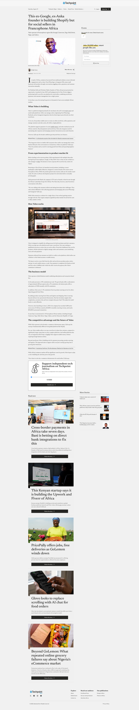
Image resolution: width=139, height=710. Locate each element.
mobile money (54, 126)
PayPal (48, 334)
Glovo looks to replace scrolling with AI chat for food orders (49, 602)
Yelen (68, 92)
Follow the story (48, 456)
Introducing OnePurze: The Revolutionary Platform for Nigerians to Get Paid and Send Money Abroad (55, 348)
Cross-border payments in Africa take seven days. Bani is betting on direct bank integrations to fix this (50, 436)
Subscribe (104, 9)
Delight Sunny (34, 70)
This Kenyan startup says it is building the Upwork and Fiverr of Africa (51, 494)
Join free (97, 63)
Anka (38, 161)
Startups (73, 73)
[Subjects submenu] (62, 9)
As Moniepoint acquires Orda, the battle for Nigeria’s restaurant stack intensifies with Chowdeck (55, 138)
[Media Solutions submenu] (83, 9)
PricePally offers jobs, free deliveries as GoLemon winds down (50, 549)
